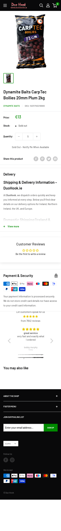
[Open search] (41, 5)
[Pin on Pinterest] (42, 158)
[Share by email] (55, 158)
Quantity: (8, 136)
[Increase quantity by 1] (36, 136)
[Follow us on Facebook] (5, 460)
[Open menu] (5, 5)
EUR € (8, 443)
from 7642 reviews (30, 320)
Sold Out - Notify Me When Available (30, 147)
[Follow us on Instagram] (12, 460)
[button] (10, 340)
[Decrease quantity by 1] (18, 136)
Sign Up (50, 428)
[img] (30, 316)
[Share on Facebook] (36, 158)
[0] (55, 5)
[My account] (48, 5)
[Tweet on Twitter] (48, 158)
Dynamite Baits (11, 105)
